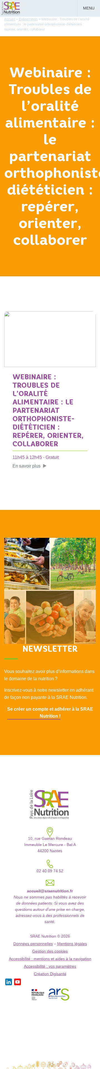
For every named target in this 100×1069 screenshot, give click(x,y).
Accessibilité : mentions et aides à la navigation (50, 959)
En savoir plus (26, 466)
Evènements (28, 19)
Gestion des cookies (50, 951)
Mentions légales (72, 944)
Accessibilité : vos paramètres (50, 966)
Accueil (9, 19)
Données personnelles (33, 944)
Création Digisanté (50, 974)
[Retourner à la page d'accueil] (11, 8)
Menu (88, 8)
